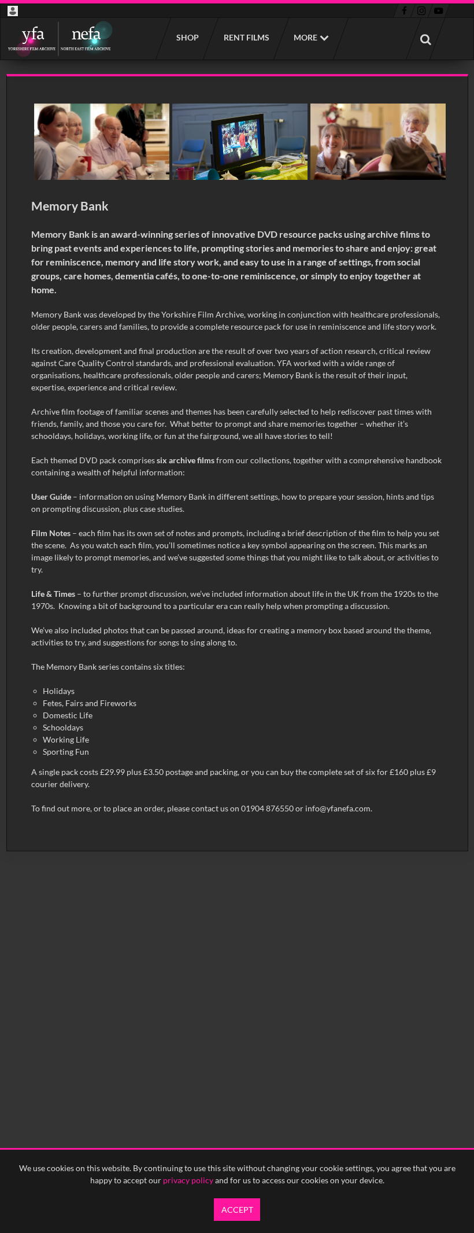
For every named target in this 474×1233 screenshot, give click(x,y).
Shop (187, 37)
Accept (237, 1209)
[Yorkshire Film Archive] (60, 39)
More (305, 37)
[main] (237, 462)
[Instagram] (421, 11)
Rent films (246, 37)
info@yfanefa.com (338, 808)
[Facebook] (404, 11)
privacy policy (188, 1180)
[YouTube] (439, 11)
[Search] (425, 39)
